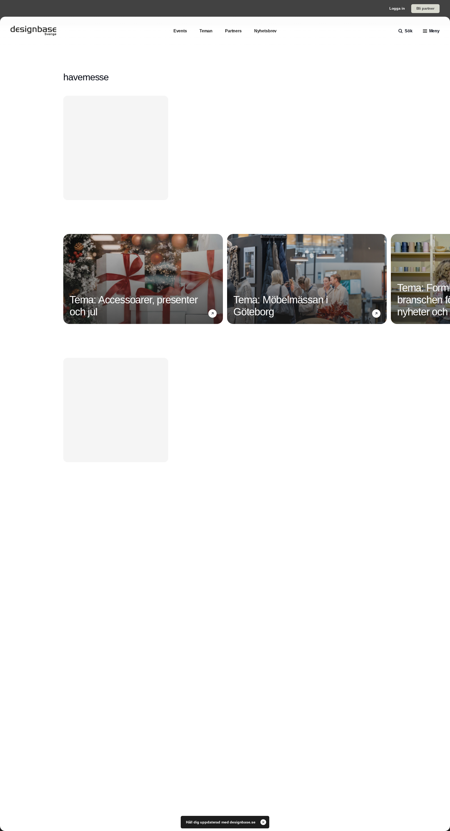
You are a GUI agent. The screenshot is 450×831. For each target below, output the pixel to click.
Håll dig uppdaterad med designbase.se (221, 822)
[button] (212, 313)
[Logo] (33, 31)
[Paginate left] (67, 279)
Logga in (397, 8)
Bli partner (425, 8)
